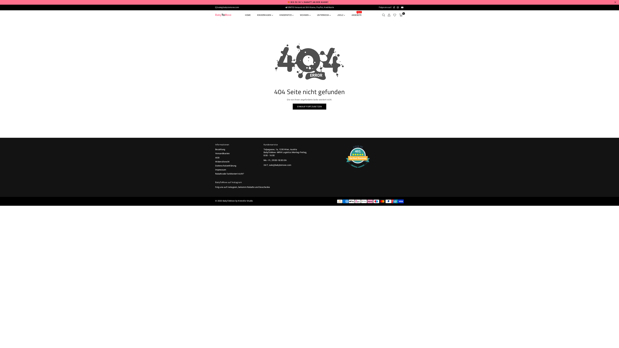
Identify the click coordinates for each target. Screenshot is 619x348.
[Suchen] (383, 15)
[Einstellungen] (389, 15)
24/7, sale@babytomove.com (277, 165)
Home (248, 15)
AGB (217, 157)
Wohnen (304, 15)
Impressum (220, 170)
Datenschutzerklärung (225, 165)
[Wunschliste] (395, 15)
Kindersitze (286, 15)
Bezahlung (220, 149)
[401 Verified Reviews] (357, 169)
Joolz (340, 15)
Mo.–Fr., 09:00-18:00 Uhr (275, 160)
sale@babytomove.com (228, 7)
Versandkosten (222, 153)
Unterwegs (323, 15)
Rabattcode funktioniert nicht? (229, 174)
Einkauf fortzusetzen (309, 106)
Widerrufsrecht (222, 161)
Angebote (357, 14)
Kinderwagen (264, 15)
